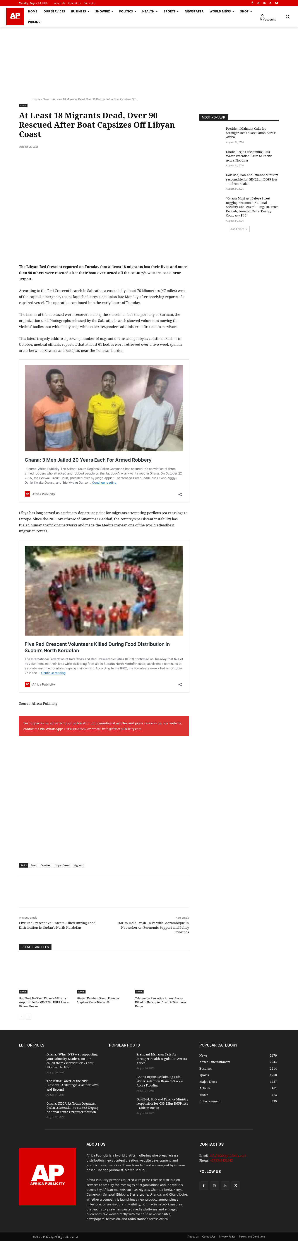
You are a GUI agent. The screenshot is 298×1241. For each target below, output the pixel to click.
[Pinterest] (69, 157)
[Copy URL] (99, 157)
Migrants (79, 865)
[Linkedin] (264, 3)
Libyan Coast (62, 865)
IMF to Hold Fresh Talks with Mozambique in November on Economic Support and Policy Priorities (153, 927)
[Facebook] (252, 3)
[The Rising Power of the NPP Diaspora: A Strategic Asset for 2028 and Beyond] (31, 1087)
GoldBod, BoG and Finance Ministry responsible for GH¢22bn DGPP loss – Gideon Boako (44, 1002)
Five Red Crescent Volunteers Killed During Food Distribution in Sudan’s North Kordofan (57, 925)
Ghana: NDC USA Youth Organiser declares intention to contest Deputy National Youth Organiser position (72, 1107)
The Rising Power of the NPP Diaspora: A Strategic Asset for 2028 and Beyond (72, 1085)
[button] (287, 16)
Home (36, 99)
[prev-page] (21, 1016)
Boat (33, 865)
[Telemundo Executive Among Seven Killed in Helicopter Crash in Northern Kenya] (162, 974)
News (46, 99)
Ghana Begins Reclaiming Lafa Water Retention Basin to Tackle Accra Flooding (249, 156)
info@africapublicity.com (122, 729)
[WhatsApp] (79, 157)
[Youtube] (276, 3)
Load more (237, 229)
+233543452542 (75, 729)
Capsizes (45, 865)
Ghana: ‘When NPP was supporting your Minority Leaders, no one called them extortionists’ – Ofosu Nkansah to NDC (72, 1060)
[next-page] (28, 1016)
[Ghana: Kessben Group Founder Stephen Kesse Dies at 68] (104, 974)
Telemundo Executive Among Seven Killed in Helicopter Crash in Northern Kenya (160, 1002)
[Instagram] (258, 3)
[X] (270, 3)
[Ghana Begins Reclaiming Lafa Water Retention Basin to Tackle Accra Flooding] (211, 158)
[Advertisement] (149, 59)
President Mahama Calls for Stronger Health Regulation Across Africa (251, 132)
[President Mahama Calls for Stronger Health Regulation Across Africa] (211, 134)
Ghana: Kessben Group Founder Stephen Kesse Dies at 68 (98, 1000)
